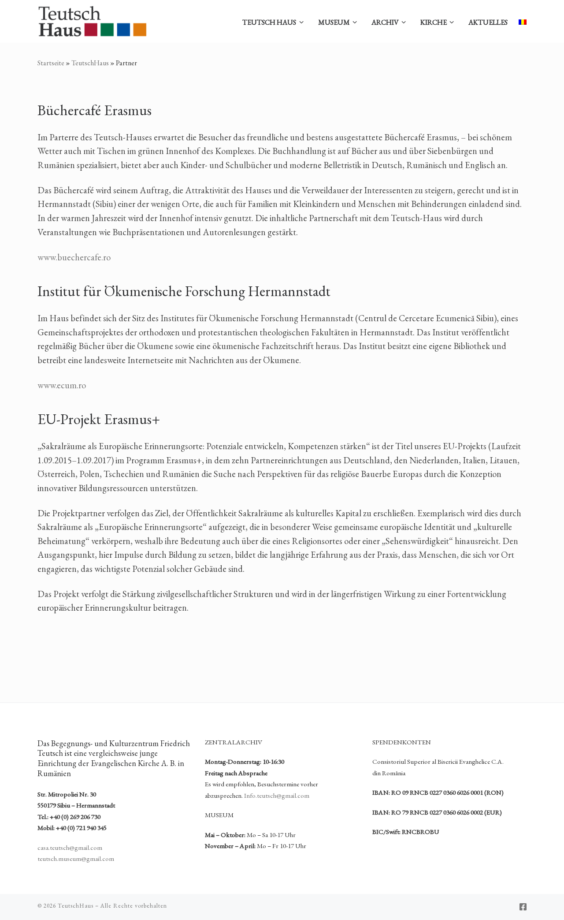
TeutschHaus (90, 63)
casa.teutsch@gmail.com (69, 847)
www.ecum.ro (61, 385)
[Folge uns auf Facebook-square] (523, 907)
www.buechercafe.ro (74, 257)
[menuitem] (523, 21)
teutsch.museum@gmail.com (75, 858)
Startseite (50, 63)
